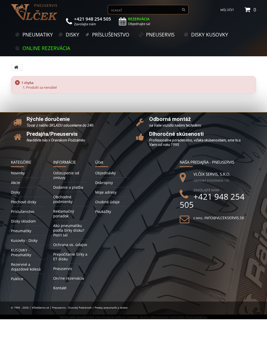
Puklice (17, 278)
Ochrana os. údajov (70, 244)
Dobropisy (104, 182)
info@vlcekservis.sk (224, 217)
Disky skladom (23, 221)
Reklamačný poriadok (63, 213)
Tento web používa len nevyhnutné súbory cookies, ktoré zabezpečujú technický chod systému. (133, 317)
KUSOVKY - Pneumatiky (21, 252)
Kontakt (59, 287)
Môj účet (227, 10)
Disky (15, 192)
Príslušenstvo (22, 211)
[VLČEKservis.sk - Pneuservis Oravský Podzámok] (34, 12)
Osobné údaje (107, 201)
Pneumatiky (21, 230)
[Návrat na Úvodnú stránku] (16, 67)
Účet (99, 162)
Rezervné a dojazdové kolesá (26, 267)
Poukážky (103, 211)
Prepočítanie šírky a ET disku (70, 256)
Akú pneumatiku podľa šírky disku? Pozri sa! (68, 230)
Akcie (15, 182)
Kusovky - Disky (24, 240)
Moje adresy (106, 192)
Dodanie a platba (68, 187)
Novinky (18, 172)
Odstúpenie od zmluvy (66, 175)
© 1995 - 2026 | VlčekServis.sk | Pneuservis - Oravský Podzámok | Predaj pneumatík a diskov (69, 307)
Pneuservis (62, 268)
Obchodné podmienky (62, 199)
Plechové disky (23, 201)
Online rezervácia (68, 278)
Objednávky (105, 172)
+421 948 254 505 (212, 201)
